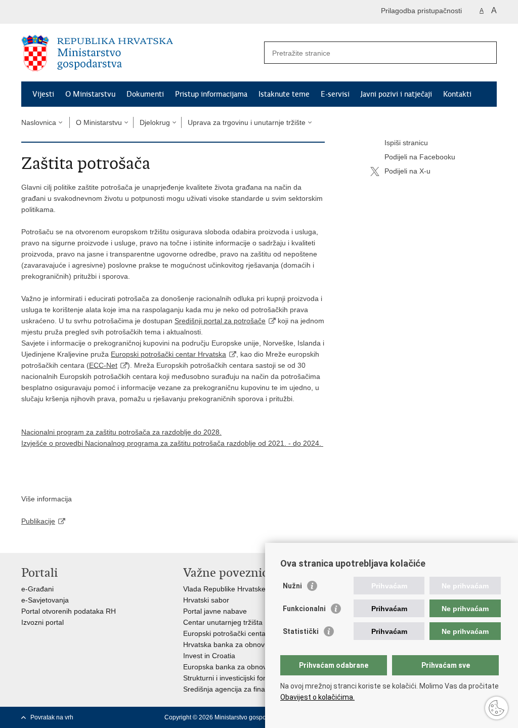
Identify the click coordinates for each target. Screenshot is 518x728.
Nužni (292, 586)
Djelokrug (155, 122)
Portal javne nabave (215, 611)
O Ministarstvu (90, 94)
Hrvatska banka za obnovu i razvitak (241, 644)
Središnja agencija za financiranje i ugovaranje (257, 689)
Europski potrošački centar (225, 633)
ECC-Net (103, 365)
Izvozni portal (42, 622)
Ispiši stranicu (406, 143)
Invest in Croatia (209, 656)
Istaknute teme (284, 94)
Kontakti (457, 94)
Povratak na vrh (51, 717)
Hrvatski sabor (206, 600)
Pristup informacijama (211, 94)
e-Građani (37, 589)
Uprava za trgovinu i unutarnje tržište (247, 122)
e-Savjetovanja (45, 600)
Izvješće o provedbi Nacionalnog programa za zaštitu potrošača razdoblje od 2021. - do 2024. (172, 443)
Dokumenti (145, 94)
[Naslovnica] (140, 53)
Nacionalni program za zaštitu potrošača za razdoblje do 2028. (121, 432)
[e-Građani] (64, 12)
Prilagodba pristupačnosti (421, 11)
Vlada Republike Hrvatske (224, 589)
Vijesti (43, 94)
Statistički (301, 631)
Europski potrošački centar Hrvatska (168, 354)
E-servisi (335, 94)
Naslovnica (38, 122)
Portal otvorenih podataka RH (68, 611)
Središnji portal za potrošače (220, 321)
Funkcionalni (304, 609)
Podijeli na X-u (407, 171)
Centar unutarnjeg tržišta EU (228, 622)
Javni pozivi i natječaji (396, 94)
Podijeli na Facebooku (419, 157)
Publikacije (38, 521)
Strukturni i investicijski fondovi (231, 678)
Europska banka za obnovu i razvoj (239, 667)
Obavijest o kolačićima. (317, 697)
